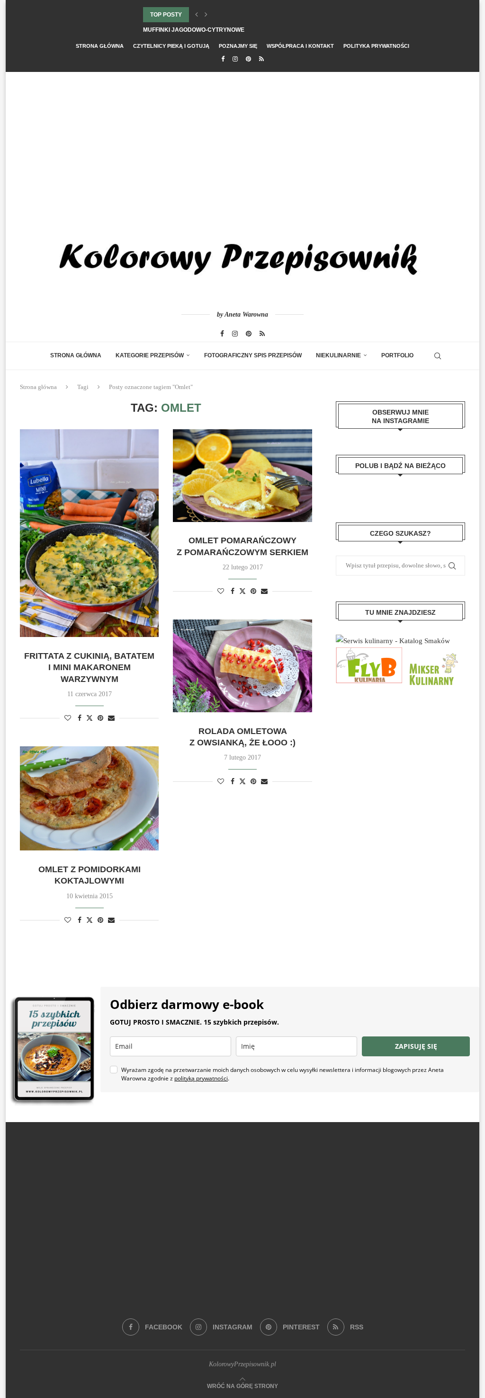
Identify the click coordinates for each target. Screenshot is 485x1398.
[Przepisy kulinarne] (432, 653)
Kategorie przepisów (150, 355)
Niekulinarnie (338, 355)
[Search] (437, 356)
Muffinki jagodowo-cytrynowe (193, 30)
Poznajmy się (238, 46)
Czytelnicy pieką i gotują (171, 46)
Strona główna (100, 46)
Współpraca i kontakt (300, 46)
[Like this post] (67, 718)
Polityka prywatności (376, 46)
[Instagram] (235, 59)
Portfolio (397, 355)
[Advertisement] (242, 143)
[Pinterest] (248, 59)
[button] (196, 14)
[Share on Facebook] (79, 718)
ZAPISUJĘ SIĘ (416, 1046)
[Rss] (261, 59)
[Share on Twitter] (89, 718)
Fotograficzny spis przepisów (253, 355)
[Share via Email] (111, 718)
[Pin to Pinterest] (100, 718)
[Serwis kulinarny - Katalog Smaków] (393, 641)
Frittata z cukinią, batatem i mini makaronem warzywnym (89, 667)
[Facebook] (223, 59)
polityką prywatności (201, 1078)
